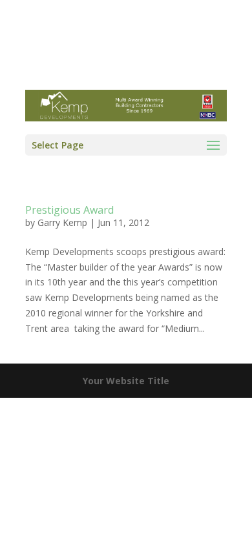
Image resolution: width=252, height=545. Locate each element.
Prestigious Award (69, 210)
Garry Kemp (62, 222)
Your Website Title (126, 381)
